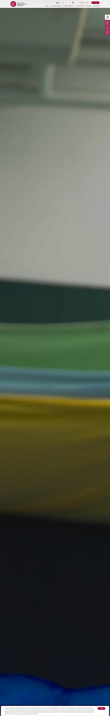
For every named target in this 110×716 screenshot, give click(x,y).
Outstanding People (80, 6)
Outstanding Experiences (68, 6)
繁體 (58, 2)
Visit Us (95, 2)
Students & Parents (84, 2)
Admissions (89, 6)
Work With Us (96, 6)
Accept (101, 708)
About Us (47, 6)
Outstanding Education (56, 6)
